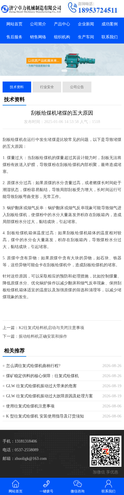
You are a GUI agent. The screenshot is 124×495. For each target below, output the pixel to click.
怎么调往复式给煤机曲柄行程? (33, 366)
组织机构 (62, 37)
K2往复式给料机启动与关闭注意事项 (51, 328)
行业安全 (47, 87)
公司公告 (77, 87)
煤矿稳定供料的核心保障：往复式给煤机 (42, 376)
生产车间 (86, 37)
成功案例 (110, 24)
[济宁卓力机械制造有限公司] (31, 9)
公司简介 (38, 24)
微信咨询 (77, 491)
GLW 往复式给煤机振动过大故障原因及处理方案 (49, 396)
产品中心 (62, 24)
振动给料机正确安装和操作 (43, 336)
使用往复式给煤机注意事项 (30, 406)
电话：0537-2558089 (20, 450)
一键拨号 (46, 491)
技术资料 (17, 87)
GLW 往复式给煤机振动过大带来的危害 (41, 386)
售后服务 (14, 37)
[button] (58, 70)
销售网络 (38, 37)
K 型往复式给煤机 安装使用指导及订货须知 (45, 416)
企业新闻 (86, 24)
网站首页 (14, 24)
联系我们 (110, 37)
